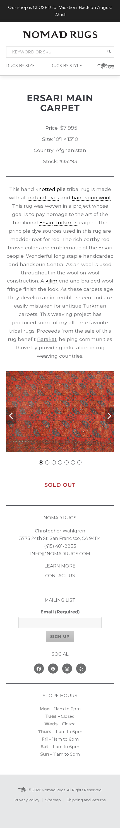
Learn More (60, 566)
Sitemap (53, 800)
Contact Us (60, 575)
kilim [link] (51, 281)
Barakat (47, 339)
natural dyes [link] (43, 197)
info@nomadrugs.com (60, 553)
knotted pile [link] (50, 189)
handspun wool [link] (91, 197)
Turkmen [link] (66, 222)
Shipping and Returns (86, 800)
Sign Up (60, 636)
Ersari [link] (46, 222)
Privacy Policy (27, 800)
